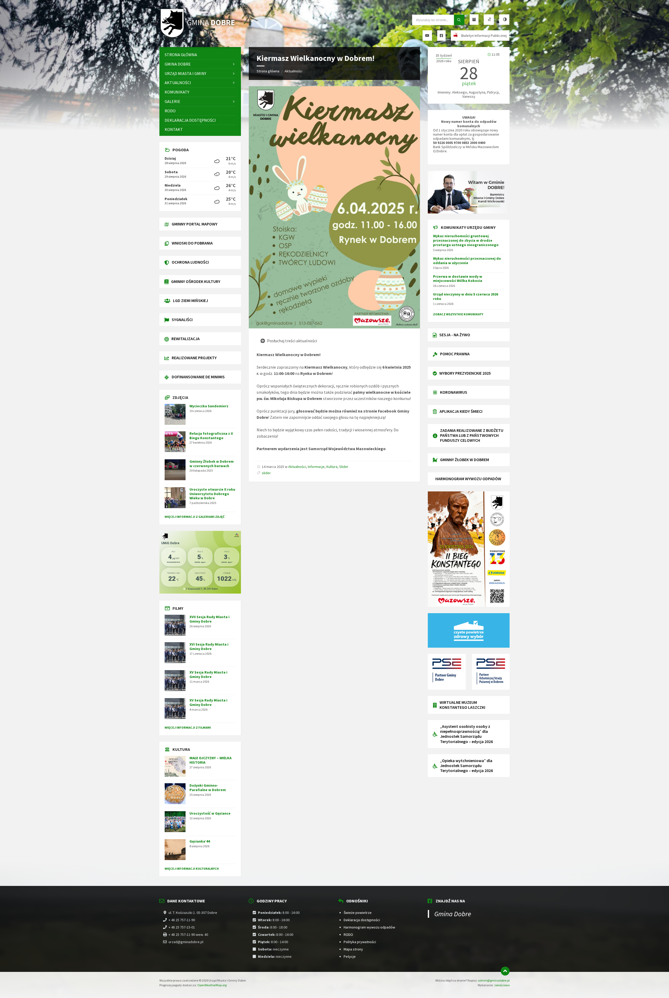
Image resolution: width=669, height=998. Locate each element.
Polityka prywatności (360, 941)
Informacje (316, 466)
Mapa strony (353, 949)
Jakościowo (502, 985)
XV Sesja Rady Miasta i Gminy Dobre (208, 674)
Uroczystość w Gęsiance (209, 813)
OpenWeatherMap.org (212, 985)
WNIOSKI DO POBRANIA (192, 243)
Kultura (331, 466)
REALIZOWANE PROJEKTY (194, 357)
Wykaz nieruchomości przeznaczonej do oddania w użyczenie (467, 260)
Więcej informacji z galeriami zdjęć (194, 517)
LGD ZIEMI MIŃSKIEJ (190, 300)
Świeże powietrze (358, 912)
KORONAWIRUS (453, 392)
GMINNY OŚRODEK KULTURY (195, 281)
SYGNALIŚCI (182, 319)
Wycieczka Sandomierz (208, 406)
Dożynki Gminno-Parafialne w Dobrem (207, 787)
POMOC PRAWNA (455, 353)
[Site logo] (198, 36)
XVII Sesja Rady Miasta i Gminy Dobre (209, 619)
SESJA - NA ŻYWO (454, 334)
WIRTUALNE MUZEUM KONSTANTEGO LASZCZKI (462, 705)
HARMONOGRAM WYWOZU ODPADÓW (468, 478)
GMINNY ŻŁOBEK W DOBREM (464, 459)
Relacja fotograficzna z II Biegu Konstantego (211, 435)
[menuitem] (200, 54)
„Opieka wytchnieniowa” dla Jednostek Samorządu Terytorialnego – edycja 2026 (466, 765)
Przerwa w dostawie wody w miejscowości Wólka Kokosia (457, 278)
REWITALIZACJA (185, 338)
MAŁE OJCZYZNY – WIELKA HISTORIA (210, 760)
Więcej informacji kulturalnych (192, 869)
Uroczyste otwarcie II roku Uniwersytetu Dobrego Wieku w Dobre (212, 494)
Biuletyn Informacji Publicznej (484, 35)
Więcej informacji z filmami (188, 727)
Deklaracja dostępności (362, 920)
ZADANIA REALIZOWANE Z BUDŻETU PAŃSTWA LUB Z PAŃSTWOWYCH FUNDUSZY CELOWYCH (471, 435)
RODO (348, 934)
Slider (343, 466)
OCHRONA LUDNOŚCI (190, 262)
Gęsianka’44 (199, 841)
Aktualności (293, 71)
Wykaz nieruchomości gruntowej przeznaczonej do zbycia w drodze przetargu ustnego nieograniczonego (466, 240)
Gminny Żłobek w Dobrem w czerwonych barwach (211, 463)
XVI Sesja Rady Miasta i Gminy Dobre (208, 646)
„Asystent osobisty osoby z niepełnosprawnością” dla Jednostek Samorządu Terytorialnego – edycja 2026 (466, 734)
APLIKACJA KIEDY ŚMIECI (461, 411)
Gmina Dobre (452, 913)
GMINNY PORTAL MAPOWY (194, 224)
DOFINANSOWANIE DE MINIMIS (198, 376)
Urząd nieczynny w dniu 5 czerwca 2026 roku (465, 296)
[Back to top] (505, 971)
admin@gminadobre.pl (494, 980)
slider (266, 473)
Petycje (350, 956)
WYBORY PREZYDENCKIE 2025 (465, 373)
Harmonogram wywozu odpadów (369, 927)
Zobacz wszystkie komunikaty (458, 314)
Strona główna (268, 71)
